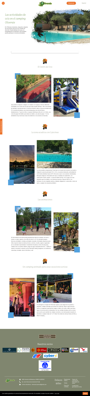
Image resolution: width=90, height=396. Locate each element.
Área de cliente (47, 335)
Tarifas (65, 383)
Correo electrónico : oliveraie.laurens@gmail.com (34, 384)
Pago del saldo (47, 337)
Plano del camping (66, 386)
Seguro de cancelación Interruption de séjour (75, 381)
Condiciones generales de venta (77, 386)
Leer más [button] (57, 393)
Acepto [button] (85, 393)
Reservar (71, 3)
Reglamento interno (67, 380)
